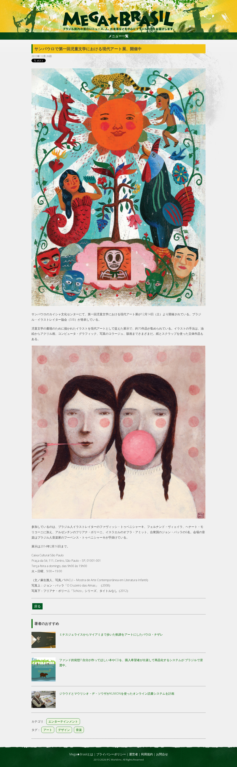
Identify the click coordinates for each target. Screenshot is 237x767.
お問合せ (162, 754)
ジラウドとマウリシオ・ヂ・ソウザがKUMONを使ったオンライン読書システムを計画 (116, 693)
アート (47, 730)
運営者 (133, 754)
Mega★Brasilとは (81, 754)
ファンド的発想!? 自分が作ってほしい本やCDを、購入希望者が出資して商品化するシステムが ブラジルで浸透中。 (131, 662)
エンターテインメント (63, 721)
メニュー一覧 (118, 36)
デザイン (64, 730)
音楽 (79, 730)
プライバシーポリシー (111, 754)
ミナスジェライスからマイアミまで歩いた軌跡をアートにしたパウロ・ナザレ (111, 634)
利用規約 (147, 754)
